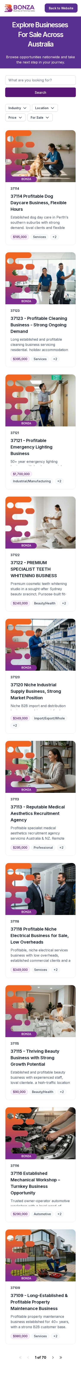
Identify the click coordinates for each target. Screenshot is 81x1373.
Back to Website (61, 8)
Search (40, 92)
